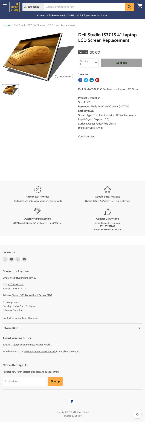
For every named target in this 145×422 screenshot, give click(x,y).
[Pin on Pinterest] (97, 80)
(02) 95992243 (16, 284)
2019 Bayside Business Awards (40, 351)
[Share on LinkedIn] (91, 80)
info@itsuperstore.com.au (107, 222)
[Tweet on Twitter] (86, 80)
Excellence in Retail (45, 222)
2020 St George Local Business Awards (23, 344)
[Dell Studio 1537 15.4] (10, 90)
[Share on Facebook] (80, 80)
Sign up (55, 381)
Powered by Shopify (72, 415)
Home (6, 25)
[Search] (129, 7)
